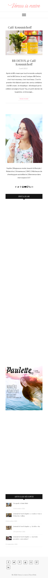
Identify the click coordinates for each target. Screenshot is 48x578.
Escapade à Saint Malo (20, 503)
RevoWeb (32, 575)
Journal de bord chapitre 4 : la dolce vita (26, 526)
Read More (24, 99)
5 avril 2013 (23, 68)
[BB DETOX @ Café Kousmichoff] (24, 42)
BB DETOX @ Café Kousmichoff (24, 62)
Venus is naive (23, 575)
